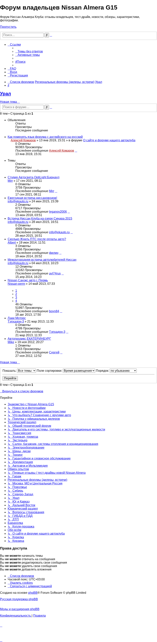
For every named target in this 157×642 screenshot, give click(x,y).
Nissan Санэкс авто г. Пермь (28, 280)
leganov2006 (58, 211)
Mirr (10, 180)
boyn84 (54, 311)
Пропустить (8, 26)
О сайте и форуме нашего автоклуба (109, 140)
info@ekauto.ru (18, 201)
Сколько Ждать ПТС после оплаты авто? (37, 239)
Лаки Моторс (17, 318)
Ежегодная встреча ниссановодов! (32, 198)
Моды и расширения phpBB (19, 609)
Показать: (9, 370)
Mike (11, 342)
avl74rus (55, 273)
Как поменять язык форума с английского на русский (45, 136)
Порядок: (103, 370)
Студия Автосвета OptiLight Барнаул (33, 177)
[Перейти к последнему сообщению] (76, 150)
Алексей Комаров (23, 140)
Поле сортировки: (50, 370)
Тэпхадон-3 (16, 321)
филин (53, 252)
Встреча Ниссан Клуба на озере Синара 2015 (40, 218)
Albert (12, 242)
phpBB (33, 592)
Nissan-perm (16, 283)
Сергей (54, 352)
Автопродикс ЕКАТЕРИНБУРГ (29, 338)
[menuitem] (29, 51)
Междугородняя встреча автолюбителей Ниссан (42, 259)
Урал (5, 93)
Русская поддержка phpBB (19, 599)
